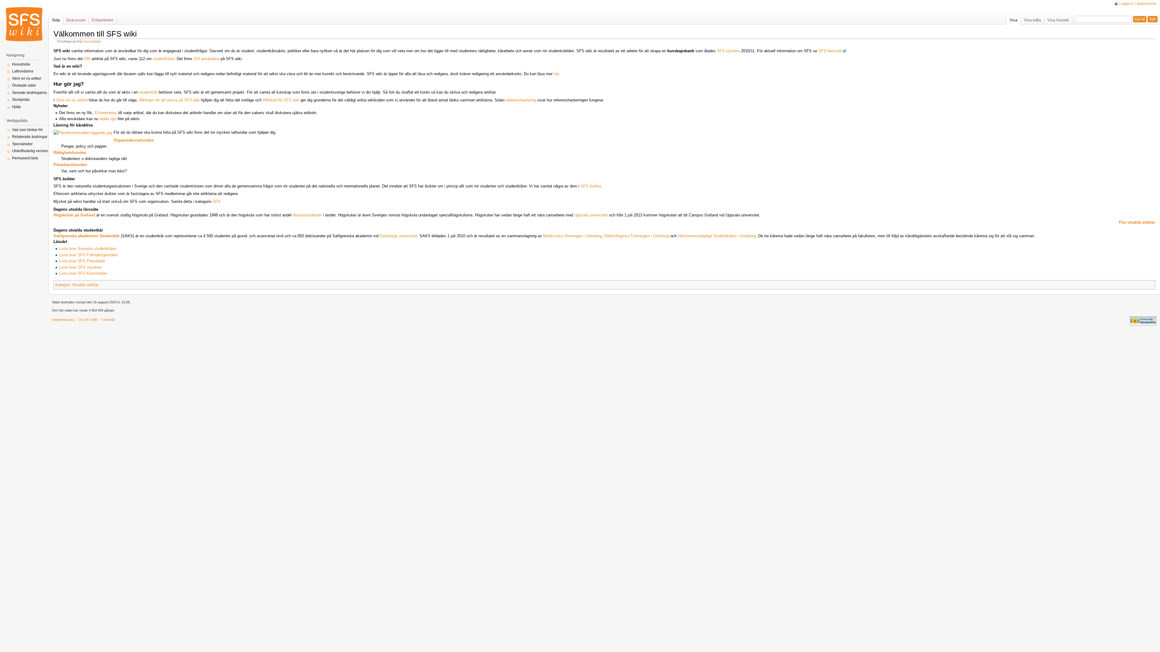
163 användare (206, 58)
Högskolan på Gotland (74, 215)
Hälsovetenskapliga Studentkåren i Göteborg (717, 236)
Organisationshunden (134, 140)
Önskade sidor (24, 85)
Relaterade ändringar (29, 137)
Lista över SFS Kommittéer (83, 273)
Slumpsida (21, 99)
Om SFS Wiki (88, 319)
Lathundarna (22, 71)
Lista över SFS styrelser (80, 267)
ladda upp (107, 119)
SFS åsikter (591, 186)
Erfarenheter (105, 112)
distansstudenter (307, 215)
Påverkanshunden (70, 164)
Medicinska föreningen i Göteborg (572, 236)
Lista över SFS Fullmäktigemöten (88, 255)
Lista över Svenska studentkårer (87, 248)
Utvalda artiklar (85, 285)
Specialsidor (22, 144)
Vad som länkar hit (27, 130)
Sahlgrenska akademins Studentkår (86, 236)
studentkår (148, 92)
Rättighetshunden (69, 152)
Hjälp (16, 107)
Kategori (62, 285)
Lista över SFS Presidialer (82, 261)
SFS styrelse (728, 51)
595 (87, 58)
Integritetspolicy (63, 319)
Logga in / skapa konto (1137, 4)
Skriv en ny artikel (26, 78)
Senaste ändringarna (29, 92)
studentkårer (163, 58)
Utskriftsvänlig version (30, 151)
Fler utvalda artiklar (1137, 222)
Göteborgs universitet (398, 236)
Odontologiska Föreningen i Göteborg (636, 236)
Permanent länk (25, 158)
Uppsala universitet (591, 215)
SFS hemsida (830, 51)
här (556, 74)
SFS (217, 201)
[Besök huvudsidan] (24, 24)
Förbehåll (108, 319)
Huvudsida (91, 41)
